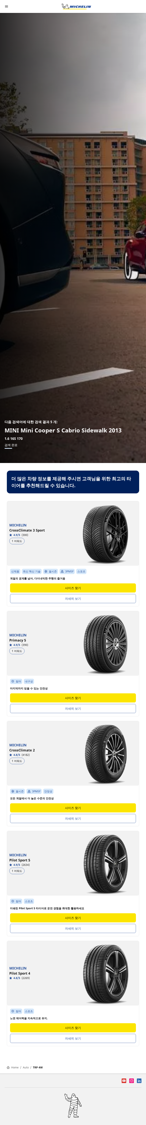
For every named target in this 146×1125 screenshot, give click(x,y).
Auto (26, 1067)
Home (15, 1067)
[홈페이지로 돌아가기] (76, 6)
